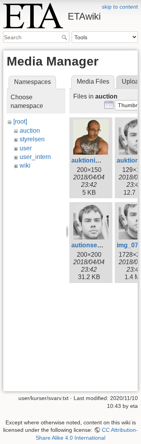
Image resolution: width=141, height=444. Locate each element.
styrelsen (32, 139)
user (26, 148)
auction (30, 130)
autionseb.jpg (91, 245)
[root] (20, 121)
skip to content (120, 7)
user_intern (35, 156)
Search (65, 37)
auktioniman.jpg (95, 160)
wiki (25, 165)
